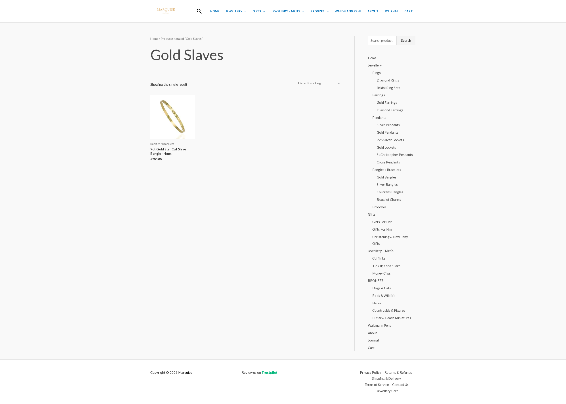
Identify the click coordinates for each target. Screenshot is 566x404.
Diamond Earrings (390, 110)
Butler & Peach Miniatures (391, 318)
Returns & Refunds (398, 372)
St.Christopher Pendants (395, 155)
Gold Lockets (386, 147)
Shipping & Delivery (386, 378)
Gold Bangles (386, 177)
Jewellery (234, 11)
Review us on (259, 372)
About (373, 11)
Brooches (379, 207)
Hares (376, 303)
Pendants (379, 117)
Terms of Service (377, 385)
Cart (408, 11)
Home (215, 11)
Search (406, 40)
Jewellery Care (387, 391)
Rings (376, 73)
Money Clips (381, 273)
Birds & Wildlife (383, 296)
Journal (391, 11)
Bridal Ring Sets (388, 88)
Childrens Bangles (390, 192)
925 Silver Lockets (390, 140)
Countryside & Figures (388, 310)
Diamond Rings (388, 80)
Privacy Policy (370, 372)
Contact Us (400, 385)
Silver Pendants (388, 125)
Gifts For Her (382, 222)
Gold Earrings (387, 102)
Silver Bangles (387, 184)
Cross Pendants (388, 162)
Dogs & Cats (381, 288)
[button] (199, 11)
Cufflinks (378, 258)
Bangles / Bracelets (386, 170)
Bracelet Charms (389, 199)
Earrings (378, 95)
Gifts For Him (382, 229)
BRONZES (317, 11)
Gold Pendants (387, 132)
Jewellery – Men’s (285, 11)
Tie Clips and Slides (386, 266)
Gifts (256, 11)
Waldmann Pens (348, 11)
